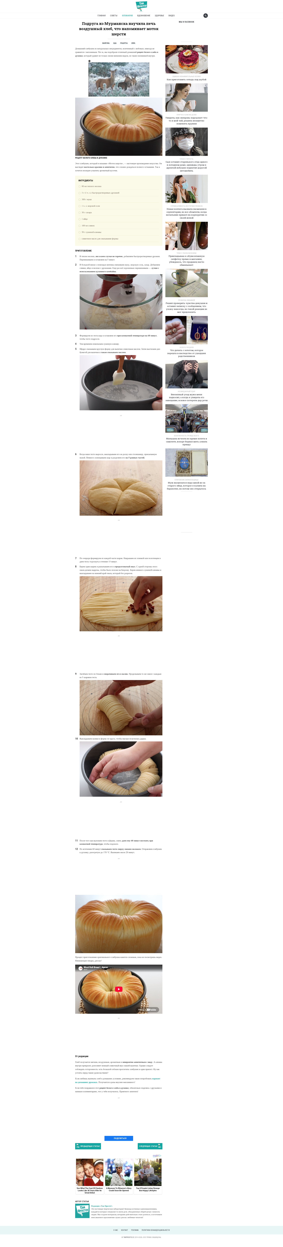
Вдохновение (143, 15)
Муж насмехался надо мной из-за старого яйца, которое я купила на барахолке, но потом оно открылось (186, 485)
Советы (113, 15)
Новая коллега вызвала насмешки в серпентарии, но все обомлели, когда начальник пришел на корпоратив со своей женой (186, 213)
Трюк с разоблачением (186, 253)
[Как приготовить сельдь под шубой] (186, 60)
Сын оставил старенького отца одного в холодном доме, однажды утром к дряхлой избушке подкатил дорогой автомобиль (186, 166)
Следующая (148, 1146)
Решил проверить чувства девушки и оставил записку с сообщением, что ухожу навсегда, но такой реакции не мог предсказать (186, 307)
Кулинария (127, 15)
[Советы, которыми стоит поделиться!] (141, 5)
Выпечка (105, 43)
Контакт (124, 1230)
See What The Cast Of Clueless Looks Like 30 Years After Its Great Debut (90, 1190)
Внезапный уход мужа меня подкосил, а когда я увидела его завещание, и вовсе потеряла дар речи (186, 397)
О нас (115, 1230)
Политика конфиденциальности (156, 1230)
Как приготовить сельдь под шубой (186, 79)
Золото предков (187, 347)
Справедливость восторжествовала (187, 206)
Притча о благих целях (187, 115)
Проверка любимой (186, 300)
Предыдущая (89, 1146)
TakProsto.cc (128, 1237)
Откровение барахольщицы (186, 480)
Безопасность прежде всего (186, 436)
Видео (172, 15)
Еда (114, 43)
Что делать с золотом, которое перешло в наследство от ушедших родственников (186, 353)
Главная (101, 15)
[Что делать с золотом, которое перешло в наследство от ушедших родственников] (186, 330)
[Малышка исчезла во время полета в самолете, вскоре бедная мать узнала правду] (186, 419)
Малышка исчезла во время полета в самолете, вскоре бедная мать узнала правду (186, 441)
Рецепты (124, 43)
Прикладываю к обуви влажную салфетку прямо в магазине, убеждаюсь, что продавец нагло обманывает (187, 260)
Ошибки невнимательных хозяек (186, 77)
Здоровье (159, 15)
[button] (89, 61)
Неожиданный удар (186, 391)
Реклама (135, 1230)
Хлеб (133, 43)
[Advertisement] (121, 432)
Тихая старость (186, 159)
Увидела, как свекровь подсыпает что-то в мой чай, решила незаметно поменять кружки (186, 120)
